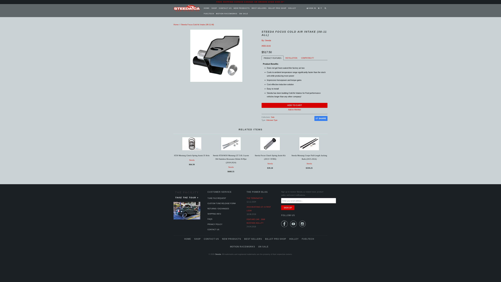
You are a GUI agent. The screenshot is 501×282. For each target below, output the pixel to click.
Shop (214, 8)
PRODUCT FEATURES (272, 58)
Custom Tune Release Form (221, 203)
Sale (272, 117)
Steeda (268, 40)
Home (207, 8)
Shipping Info (214, 214)
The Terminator (255, 198)
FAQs (209, 219)
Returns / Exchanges (218, 209)
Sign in (312, 8)
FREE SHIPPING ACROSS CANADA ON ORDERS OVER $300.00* (250, 2)
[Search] (325, 8)
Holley (292, 8)
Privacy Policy (214, 224)
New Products (242, 8)
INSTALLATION (291, 58)
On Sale (243, 14)
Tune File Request (216, 198)
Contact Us (225, 8)
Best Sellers (259, 8)
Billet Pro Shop (277, 8)
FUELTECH (209, 14)
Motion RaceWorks (226, 14)
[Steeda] (187, 8)
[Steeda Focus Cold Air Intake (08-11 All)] (216, 56)
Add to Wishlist (294, 109)
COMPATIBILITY (307, 58)
